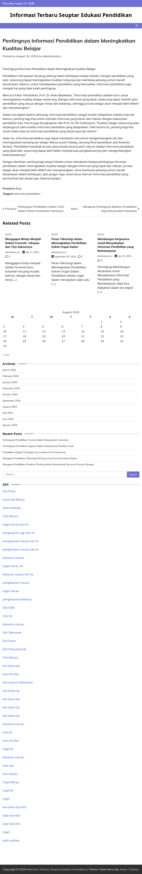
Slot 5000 (9, 608)
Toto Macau (10, 516)
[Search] (136, 25)
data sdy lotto (12, 815)
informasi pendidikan (26, 193)
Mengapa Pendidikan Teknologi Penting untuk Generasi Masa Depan (40, 458)
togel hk (8, 790)
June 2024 (8, 418)
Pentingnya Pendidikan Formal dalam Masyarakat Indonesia (35, 439)
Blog (18, 188)
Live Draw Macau (14, 499)
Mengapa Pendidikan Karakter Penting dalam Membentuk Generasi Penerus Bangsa (48, 464)
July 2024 (8, 412)
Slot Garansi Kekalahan (18, 682)
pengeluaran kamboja (17, 599)
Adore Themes (129, 869)
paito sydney (11, 840)
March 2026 (9, 369)
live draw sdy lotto (14, 807)
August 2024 (10, 406)
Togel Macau (11, 782)
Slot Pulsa (9, 491)
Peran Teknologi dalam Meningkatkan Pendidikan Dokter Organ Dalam (69, 243)
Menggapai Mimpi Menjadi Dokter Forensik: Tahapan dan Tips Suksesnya (23, 243)
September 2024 (11, 400)
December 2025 (11, 388)
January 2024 (10, 424)
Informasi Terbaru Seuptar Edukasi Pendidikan (71, 15)
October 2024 (10, 394)
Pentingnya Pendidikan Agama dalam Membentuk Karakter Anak (38, 445)
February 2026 (11, 375)
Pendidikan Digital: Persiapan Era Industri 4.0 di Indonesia (34, 452)
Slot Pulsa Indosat (14, 649)
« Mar (6, 354)
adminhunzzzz (52, 56)
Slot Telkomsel (12, 632)
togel (6, 799)
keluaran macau (13, 757)
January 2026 (10, 382)
